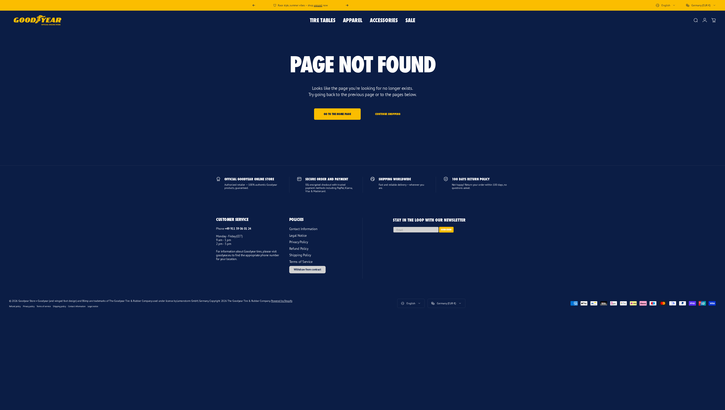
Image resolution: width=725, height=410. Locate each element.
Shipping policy (59, 306)
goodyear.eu (223, 255)
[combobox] (666, 5)
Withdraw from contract (307, 269)
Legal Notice (298, 235)
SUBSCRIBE (446, 229)
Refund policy (15, 306)
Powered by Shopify (281, 300)
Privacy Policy (298, 242)
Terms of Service (301, 261)
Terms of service (44, 306)
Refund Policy (298, 248)
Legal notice (93, 306)
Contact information (76, 306)
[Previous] (254, 5)
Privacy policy (28, 306)
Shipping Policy (300, 255)
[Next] (347, 5)
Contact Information (303, 229)
